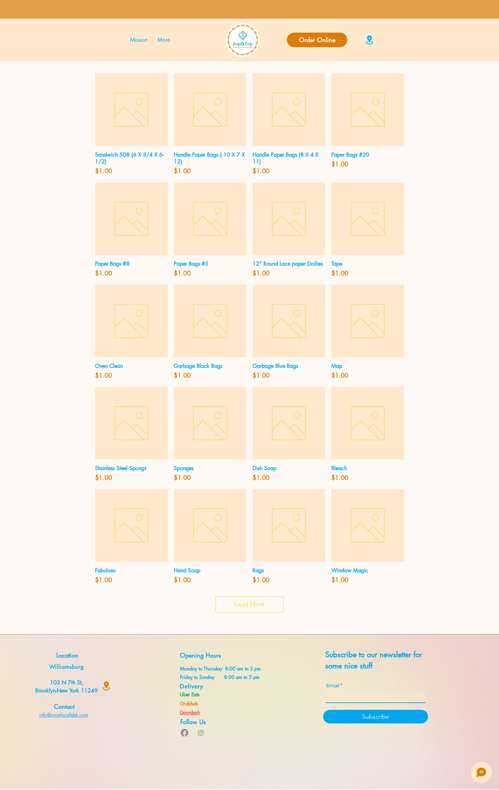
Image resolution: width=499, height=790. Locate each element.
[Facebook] (184, 733)
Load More (249, 604)
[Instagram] (201, 733)
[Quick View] (131, 109)
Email (332, 685)
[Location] (369, 40)
